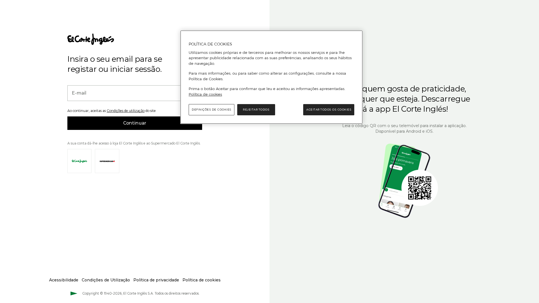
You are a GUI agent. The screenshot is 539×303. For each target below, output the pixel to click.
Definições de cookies (211, 109)
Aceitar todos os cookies (328, 109)
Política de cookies (205, 94)
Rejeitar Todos (256, 109)
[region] (271, 77)
